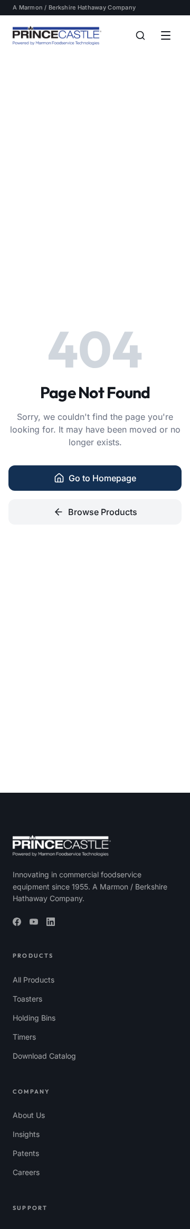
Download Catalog (44, 1055)
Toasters (27, 998)
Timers (24, 1036)
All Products (33, 979)
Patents (26, 1153)
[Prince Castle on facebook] (17, 922)
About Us (29, 1115)
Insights (26, 1134)
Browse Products (102, 512)
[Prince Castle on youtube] (34, 922)
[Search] (140, 35)
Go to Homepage (102, 478)
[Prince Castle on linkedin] (50, 922)
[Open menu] (165, 35)
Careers (26, 1172)
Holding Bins (34, 1017)
